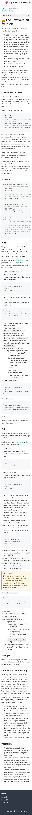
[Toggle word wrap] (25, 115)
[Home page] (3, 8)
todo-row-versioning (11, 660)
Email (3, 797)
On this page (7, 15)
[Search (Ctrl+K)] (29, 2)
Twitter (3, 803)
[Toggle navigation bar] (2, 2)
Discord (4, 800)
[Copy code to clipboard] (28, 115)
